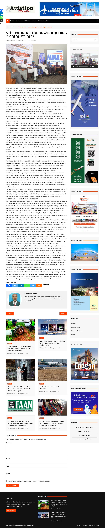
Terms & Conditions (94, 525)
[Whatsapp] (27, 285)
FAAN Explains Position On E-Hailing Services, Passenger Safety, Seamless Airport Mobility (20, 423)
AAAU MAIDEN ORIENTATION (84, 427)
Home (12, 21)
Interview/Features (43, 21)
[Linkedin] (21, 285)
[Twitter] (15, 285)
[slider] (83, 66)
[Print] (39, 285)
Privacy (79, 525)
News (17, 21)
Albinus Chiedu (11, 40)
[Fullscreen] (95, 66)
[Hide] (0, 23)
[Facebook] (9, 285)
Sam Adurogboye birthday (85, 439)
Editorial (34, 21)
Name (8, 459)
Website (8, 473)
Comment (9, 442)
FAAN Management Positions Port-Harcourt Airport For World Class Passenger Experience (52, 423)
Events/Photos (25, 21)
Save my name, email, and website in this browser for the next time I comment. (29, 481)
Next (62, 313)
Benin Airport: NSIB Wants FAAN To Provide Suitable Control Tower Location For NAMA (20, 349)
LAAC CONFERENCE (84, 431)
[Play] (73, 66)
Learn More (10, 510)
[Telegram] (33, 285)
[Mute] (93, 66)
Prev (10, 313)
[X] (1, 20)
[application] (84, 60)
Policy (85, 525)
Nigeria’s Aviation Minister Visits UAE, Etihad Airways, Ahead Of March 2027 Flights (18, 389)
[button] (84, 61)
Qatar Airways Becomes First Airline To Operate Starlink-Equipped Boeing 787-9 (52, 343)
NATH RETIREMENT (84, 435)
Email (8, 466)
